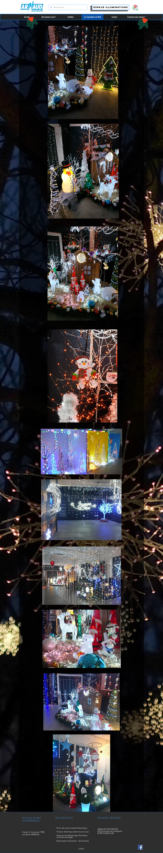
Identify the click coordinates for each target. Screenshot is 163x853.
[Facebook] (140, 847)
